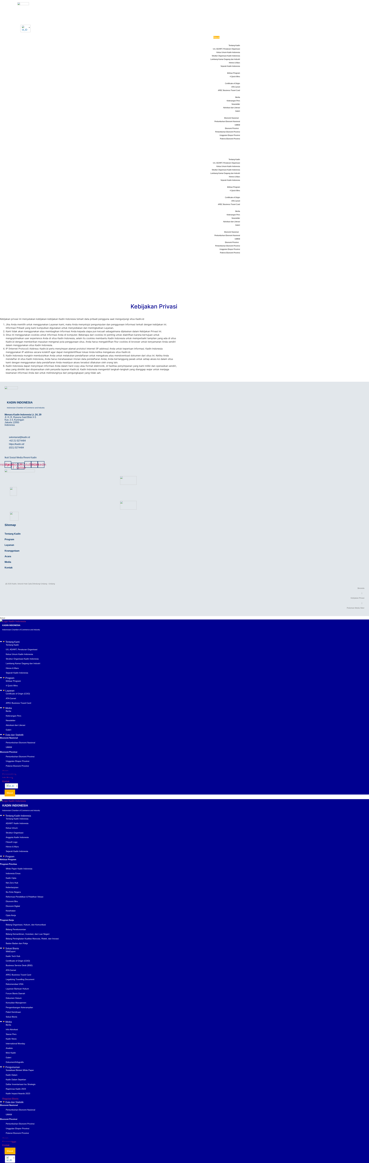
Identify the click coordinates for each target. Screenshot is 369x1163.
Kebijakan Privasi (357, 598)
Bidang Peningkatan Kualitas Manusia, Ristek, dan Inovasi (32, 938)
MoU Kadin (11, 1053)
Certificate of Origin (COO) (18, 693)
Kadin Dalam (11, 1075)
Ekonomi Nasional (231, 118)
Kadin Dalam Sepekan (16, 1079)
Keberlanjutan (12, 887)
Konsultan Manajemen (16, 1003)
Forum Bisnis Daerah (15, 993)
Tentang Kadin (234, 45)
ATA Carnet (235, 87)
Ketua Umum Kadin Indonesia (228, 52)
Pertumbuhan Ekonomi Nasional (227, 121)
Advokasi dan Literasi (231, 108)
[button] (184, 642)
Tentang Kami (231, 42)
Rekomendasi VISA (14, 984)
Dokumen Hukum (14, 998)
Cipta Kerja (11, 915)
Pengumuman (12, 1067)
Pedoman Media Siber (355, 608)
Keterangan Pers (233, 101)
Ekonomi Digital (13, 906)
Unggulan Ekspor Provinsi (230, 135)
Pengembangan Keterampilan (19, 1007)
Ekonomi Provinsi (232, 128)
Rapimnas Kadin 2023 (16, 1089)
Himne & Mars (234, 63)
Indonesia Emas (13, 873)
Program (233, 69)
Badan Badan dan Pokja (17, 943)
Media (234, 94)
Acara (236, 142)
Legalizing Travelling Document (20, 979)
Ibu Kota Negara (13, 892)
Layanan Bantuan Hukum (17, 989)
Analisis (9, 1048)
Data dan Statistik (229, 114)
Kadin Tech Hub (13, 956)
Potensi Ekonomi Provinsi (230, 139)
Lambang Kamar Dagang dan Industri (225, 59)
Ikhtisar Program (233, 73)
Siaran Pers (11, 1034)
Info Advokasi (12, 1029)
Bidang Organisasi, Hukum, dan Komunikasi (26, 924)
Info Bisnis (234, 149)
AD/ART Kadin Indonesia (17, 823)
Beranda (361, 588)
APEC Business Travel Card (229, 90)
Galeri (237, 111)
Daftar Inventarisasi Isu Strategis (20, 1084)
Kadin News (11, 1039)
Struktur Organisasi (14, 833)
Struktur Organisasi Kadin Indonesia (226, 56)
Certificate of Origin (232, 83)
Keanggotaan (233, 145)
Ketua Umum (12, 828)
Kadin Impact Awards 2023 (18, 1093)
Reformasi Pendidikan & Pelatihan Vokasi (24, 897)
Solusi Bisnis (12, 948)
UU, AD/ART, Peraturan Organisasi (226, 49)
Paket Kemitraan (13, 1012)
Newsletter (236, 104)
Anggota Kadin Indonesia (17, 837)
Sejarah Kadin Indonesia (230, 66)
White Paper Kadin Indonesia (19, 869)
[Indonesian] (24, 28)
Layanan (233, 80)
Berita (237, 97)
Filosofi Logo (11, 842)
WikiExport (10, 951)
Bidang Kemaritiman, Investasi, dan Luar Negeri (27, 934)
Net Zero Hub (12, 883)
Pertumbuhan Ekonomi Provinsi (227, 132)
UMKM (237, 125)
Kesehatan (11, 911)
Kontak (235, 152)
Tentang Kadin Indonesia (18, 816)
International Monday (15, 1043)
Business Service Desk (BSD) (19, 965)
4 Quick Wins (235, 77)
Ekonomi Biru (12, 901)
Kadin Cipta (11, 878)
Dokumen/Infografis (15, 1062)
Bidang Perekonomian (16, 929)
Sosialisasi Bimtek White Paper (20, 1070)
